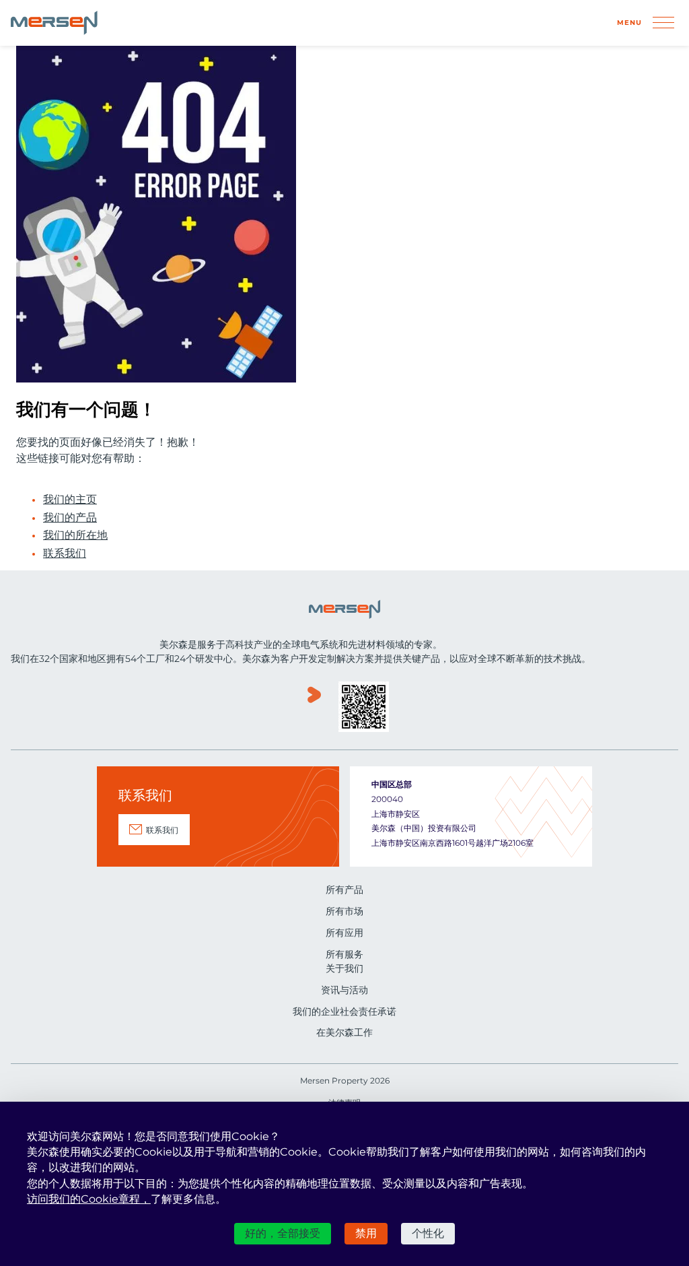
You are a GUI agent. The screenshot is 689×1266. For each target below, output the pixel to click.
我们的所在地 (75, 535)
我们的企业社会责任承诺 (344, 1011)
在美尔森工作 (344, 1032)
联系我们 (64, 553)
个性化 (428, 1233)
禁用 (366, 1233)
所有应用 (344, 933)
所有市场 (344, 911)
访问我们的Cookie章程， (89, 1199)
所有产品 (344, 890)
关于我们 (344, 968)
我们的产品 (70, 518)
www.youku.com (314, 708)
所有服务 (344, 954)
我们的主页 (70, 500)
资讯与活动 (344, 990)
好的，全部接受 (282, 1233)
